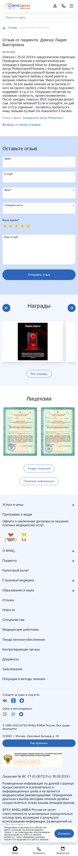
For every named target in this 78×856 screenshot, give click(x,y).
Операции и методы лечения (23, 679)
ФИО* (7, 158)
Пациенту (9, 560)
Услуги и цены (12, 504)
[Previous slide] (6, 308)
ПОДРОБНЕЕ (21, 762)
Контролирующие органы (21, 649)
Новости (8, 610)
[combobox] (39, 193)
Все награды (39, 373)
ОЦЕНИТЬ (34, 762)
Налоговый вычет (15, 570)
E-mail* (8, 174)
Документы (10, 659)
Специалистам (13, 619)
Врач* (7, 189)
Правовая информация (39, 481)
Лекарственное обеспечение (23, 639)
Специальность (13, 205)
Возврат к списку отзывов (21, 124)
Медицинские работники (20, 629)
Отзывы (8, 600)
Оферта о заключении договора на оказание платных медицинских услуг (35, 523)
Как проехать (39, 743)
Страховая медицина (18, 580)
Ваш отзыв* (11, 237)
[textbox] (39, 190)
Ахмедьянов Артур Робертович (43, 117)
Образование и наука (18, 590)
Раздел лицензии (39, 468)
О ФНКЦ (8, 550)
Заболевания (12, 669)
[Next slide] (72, 308)
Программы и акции (17, 514)
